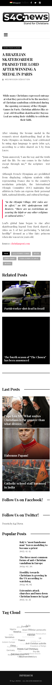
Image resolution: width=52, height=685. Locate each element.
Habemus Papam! (16, 455)
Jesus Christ (10, 258)
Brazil (36, 253)
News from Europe (12, 48)
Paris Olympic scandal (29, 258)
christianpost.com (20, 243)
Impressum (26, 675)
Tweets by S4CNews (12, 523)
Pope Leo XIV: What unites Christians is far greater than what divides (24, 420)
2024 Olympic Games (21, 253)
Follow (25, 2)
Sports (8, 263)
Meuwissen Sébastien (17, 79)
